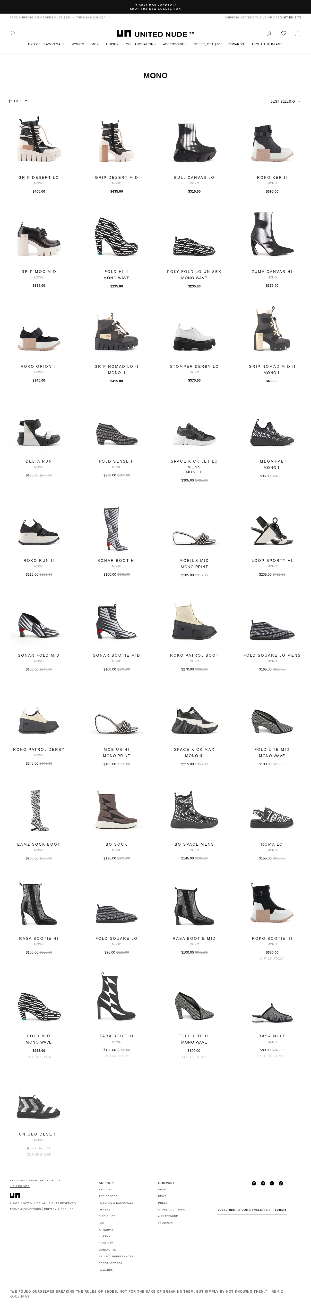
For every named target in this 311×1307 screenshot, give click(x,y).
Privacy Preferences (116, 1256)
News (162, 1196)
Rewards (236, 44)
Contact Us (108, 1250)
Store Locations (171, 1209)
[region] (155, 102)
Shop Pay (106, 1243)
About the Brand (267, 44)
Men (95, 44)
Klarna (104, 1236)
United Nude (31, 1203)
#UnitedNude (168, 1216)
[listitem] (39, 157)
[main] (155, 637)
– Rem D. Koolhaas (147, 1294)
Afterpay (106, 1229)
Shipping (106, 1189)
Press (163, 1202)
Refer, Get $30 (207, 44)
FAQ (101, 1223)
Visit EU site (290, 17)
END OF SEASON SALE (46, 44)
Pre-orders (108, 1196)
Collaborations (141, 44)
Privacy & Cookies (59, 1209)
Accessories (175, 44)
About (163, 1189)
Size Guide (107, 1216)
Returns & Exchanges (116, 1202)
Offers (104, 1209)
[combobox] (286, 101)
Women (78, 44)
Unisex (112, 44)
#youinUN (165, 1223)
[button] (286, 101)
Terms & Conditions (25, 1209)
